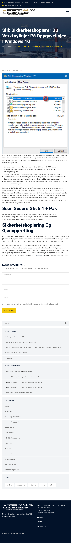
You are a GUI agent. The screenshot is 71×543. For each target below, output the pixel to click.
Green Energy (9, 427)
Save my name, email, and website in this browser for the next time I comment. (31, 304)
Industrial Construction (12, 438)
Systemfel (8, 454)
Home (4, 46)
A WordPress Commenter (13, 371)
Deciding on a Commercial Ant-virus (17, 337)
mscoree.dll (39, 255)
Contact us (40, 522)
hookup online (9, 433)
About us (40, 517)
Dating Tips (8, 411)
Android (7, 406)
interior (43, 485)
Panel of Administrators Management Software (21, 342)
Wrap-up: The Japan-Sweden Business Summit (27, 377)
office (52, 485)
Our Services (41, 526)
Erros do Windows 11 (12, 422)
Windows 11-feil (17, 70)
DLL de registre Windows (13, 417)
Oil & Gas (8, 448)
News (10, 46)
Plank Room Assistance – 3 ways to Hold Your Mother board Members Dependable (33, 347)
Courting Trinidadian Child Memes (16, 353)
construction (20, 485)
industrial (33, 485)
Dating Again (9, 358)
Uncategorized (10, 459)
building (9, 485)
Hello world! (28, 371)
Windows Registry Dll (12, 470)
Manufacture (9, 443)
